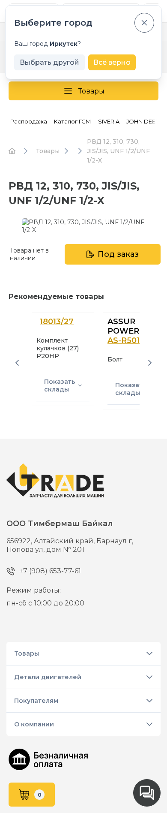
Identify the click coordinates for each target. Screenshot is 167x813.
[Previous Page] (17, 362)
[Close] (144, 22)
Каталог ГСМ (72, 121)
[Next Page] (149, 362)
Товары (91, 91)
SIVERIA (108, 121)
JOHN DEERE (144, 121)
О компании (34, 724)
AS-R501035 (130, 340)
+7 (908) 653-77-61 (50, 571)
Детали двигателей (47, 677)
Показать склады (59, 385)
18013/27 (57, 321)
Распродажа (28, 121)
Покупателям (36, 701)
